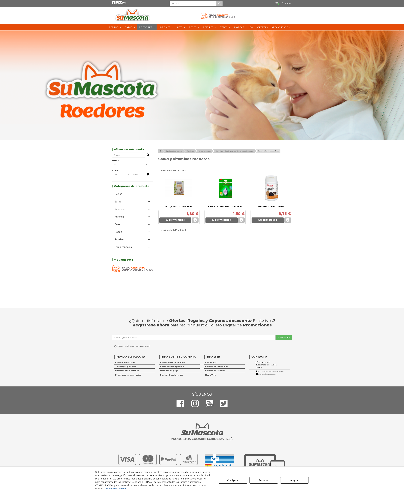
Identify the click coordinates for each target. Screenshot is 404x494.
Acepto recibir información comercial (134, 346)
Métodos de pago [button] (169, 371)
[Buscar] (219, 3)
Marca (115, 161)
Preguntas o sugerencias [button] (128, 375)
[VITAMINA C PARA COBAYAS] (271, 189)
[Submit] (147, 174)
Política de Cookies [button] (215, 371)
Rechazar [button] (264, 480)
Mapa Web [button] (210, 375)
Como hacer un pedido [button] (172, 366)
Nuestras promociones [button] (127, 371)
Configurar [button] (233, 480)
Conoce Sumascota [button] (125, 362)
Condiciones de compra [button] (172, 362)
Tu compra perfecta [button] (125, 366)
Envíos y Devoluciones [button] (171, 375)
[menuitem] (277, 3)
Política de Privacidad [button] (216, 366)
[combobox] (130, 164)
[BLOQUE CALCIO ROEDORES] (179, 189)
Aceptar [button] (294, 480)
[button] (113, 3)
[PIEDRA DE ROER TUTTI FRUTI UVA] (225, 189)
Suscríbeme (283, 337)
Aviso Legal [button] (211, 362)
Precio (115, 170)
